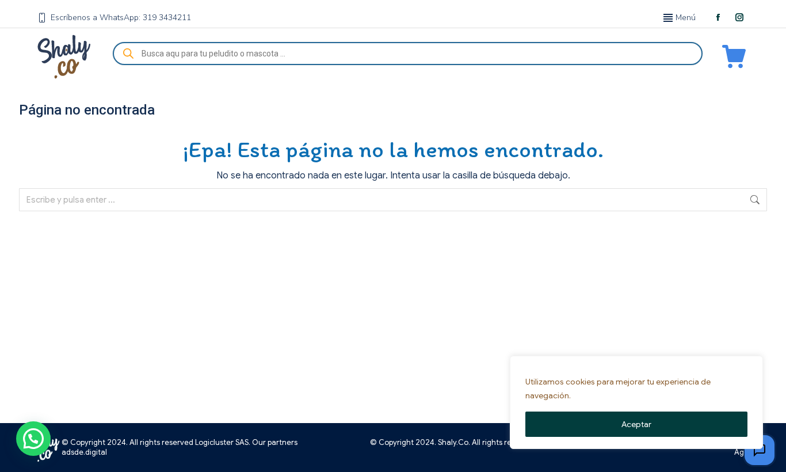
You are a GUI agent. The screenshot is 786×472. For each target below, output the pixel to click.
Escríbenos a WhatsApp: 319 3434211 (121, 17)
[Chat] (759, 450)
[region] (636, 402)
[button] (33, 438)
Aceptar (636, 424)
